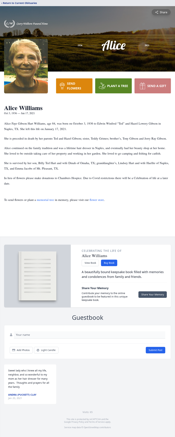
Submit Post (155, 350)
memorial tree (45, 200)
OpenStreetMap (91, 427)
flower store (97, 200)
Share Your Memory (152, 294)
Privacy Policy (77, 421)
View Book (90, 262)
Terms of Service (97, 421)
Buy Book (109, 262)
